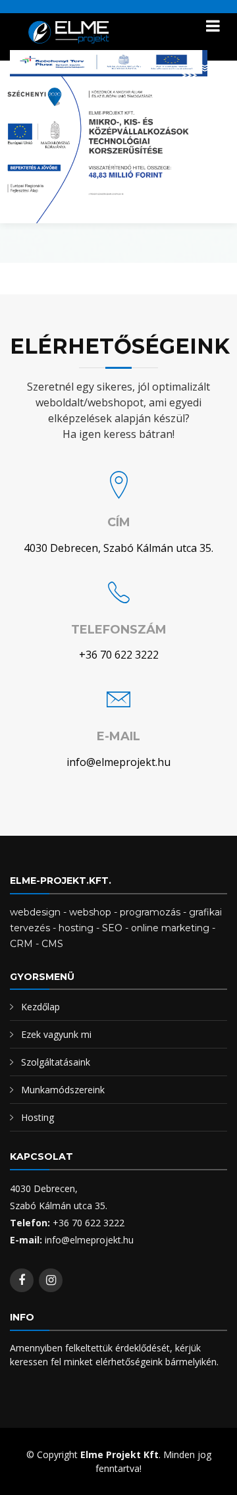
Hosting (37, 1117)
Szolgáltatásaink (55, 1062)
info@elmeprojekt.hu (118, 762)
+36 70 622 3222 (119, 654)
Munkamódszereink (63, 1089)
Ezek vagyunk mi (56, 1034)
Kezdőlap (40, 1006)
